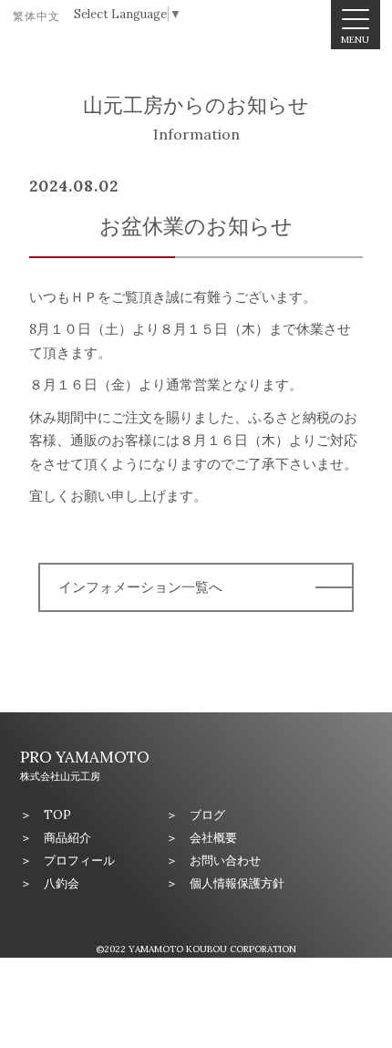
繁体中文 (36, 16)
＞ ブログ (195, 815)
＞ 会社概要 (201, 838)
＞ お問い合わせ (213, 860)
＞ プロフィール (67, 860)
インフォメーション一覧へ (140, 587)
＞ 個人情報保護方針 (225, 883)
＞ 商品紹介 (55, 838)
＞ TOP (45, 815)
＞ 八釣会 (49, 883)
